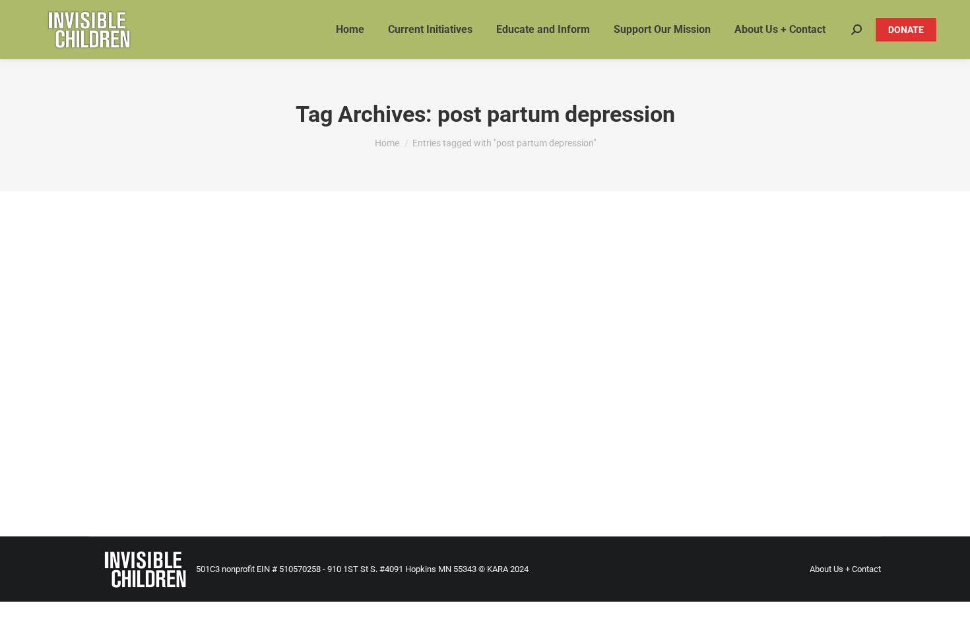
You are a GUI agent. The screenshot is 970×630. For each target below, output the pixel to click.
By (395, 431)
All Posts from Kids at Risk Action (168, 431)
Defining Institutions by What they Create (227, 408)
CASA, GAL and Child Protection (293, 431)
